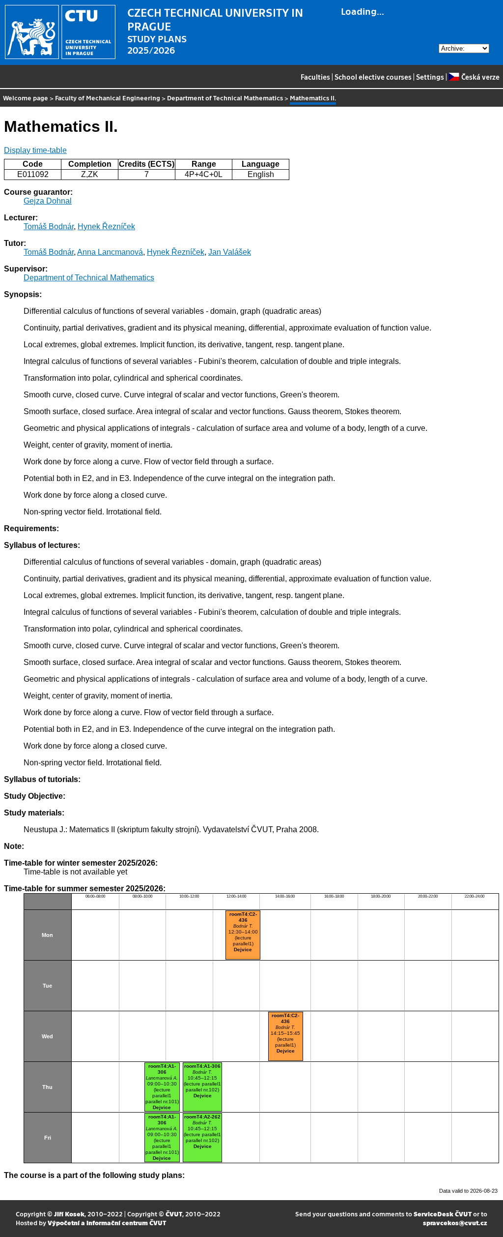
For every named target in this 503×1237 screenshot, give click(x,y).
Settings (430, 76)
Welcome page (25, 97)
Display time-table (35, 150)
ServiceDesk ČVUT (443, 1213)
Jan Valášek (229, 252)
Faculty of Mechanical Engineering (107, 97)
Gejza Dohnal (48, 201)
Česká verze (480, 76)
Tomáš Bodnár (49, 226)
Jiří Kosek (69, 1213)
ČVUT (174, 1213)
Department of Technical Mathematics (225, 97)
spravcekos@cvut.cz (455, 1222)
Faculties (315, 76)
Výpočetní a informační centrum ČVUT (107, 1222)
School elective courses (373, 76)
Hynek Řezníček (106, 226)
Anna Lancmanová (110, 252)
